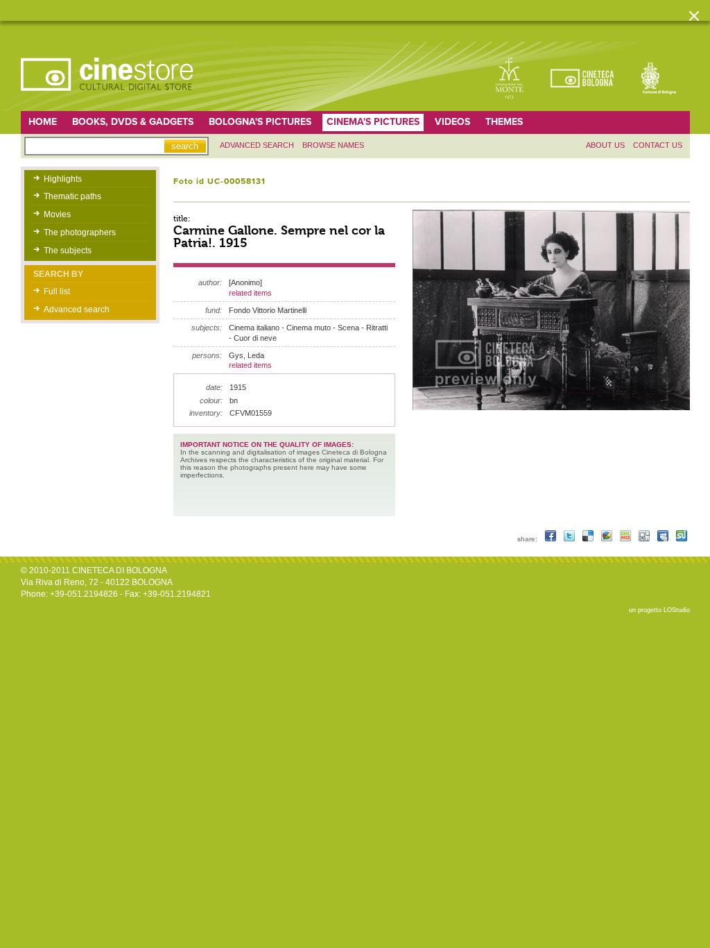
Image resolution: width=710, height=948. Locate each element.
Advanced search (257, 145)
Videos (452, 122)
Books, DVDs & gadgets (132, 122)
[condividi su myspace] (663, 539)
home (42, 122)
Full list (57, 291)
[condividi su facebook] (551, 539)
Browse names (333, 145)
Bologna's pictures (260, 122)
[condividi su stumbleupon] (681, 539)
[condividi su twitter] (570, 539)
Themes (504, 122)
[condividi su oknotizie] (626, 539)
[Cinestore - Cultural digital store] (108, 98)
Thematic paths (72, 196)
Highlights (63, 179)
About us (605, 145)
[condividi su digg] (645, 539)
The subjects (68, 250)
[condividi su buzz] (607, 539)
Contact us (657, 145)
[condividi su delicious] (589, 539)
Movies (57, 214)
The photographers (80, 232)
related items (250, 293)
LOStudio (677, 610)
